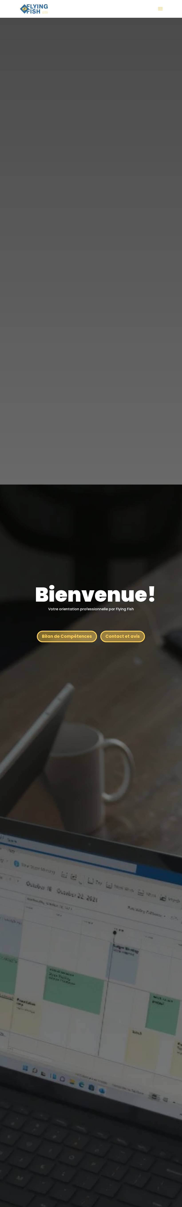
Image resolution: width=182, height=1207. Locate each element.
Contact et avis (122, 636)
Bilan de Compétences (67, 636)
